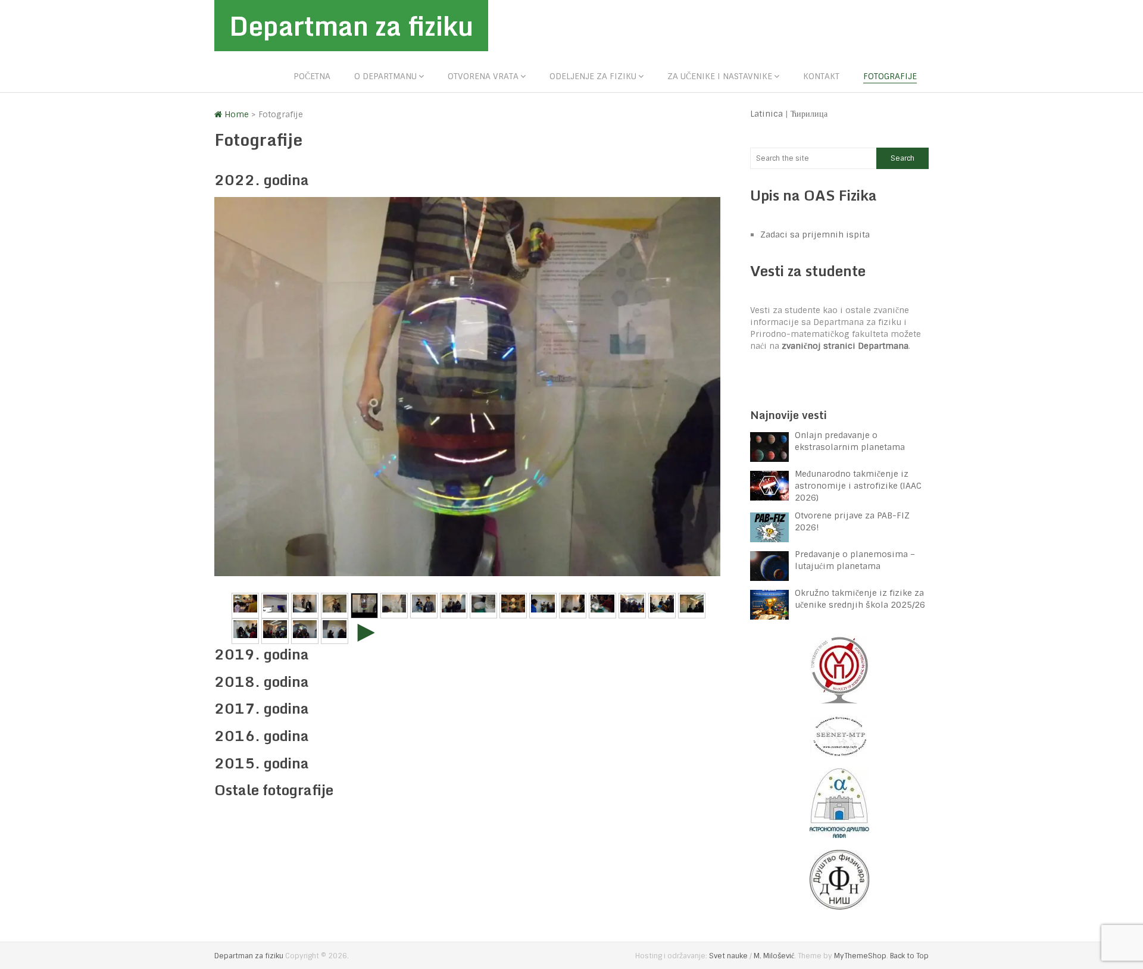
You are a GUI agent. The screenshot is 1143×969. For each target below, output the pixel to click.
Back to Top (909, 956)
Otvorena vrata (483, 76)
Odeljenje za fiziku (592, 76)
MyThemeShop (860, 956)
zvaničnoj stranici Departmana (845, 345)
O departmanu (385, 76)
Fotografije (890, 76)
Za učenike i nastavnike (719, 76)
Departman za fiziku (351, 25)
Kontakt (821, 76)
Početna (311, 76)
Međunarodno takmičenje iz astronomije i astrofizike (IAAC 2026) (858, 485)
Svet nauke (728, 956)
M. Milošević (774, 956)
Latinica (766, 113)
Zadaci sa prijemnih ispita (815, 234)
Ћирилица (809, 113)
